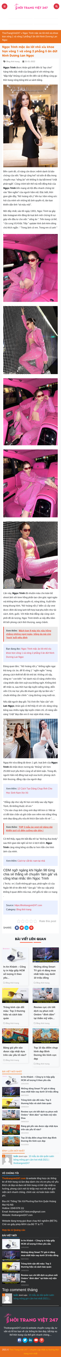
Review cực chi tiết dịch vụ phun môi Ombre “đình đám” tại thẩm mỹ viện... (44, 1013)
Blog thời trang (13, 61)
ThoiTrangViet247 (11, 33)
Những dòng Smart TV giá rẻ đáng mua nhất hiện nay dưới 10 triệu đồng (45, 972)
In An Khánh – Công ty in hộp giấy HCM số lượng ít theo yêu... (14, 972)
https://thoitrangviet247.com (28, 905)
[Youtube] (36, 1340)
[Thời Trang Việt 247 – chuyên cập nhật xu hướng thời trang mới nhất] (30, 6)
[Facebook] (19, 1340)
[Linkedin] (30, 1340)
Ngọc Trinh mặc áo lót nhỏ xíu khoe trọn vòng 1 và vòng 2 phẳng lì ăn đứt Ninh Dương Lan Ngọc (30, 653)
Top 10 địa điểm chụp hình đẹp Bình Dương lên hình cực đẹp (46, 1053)
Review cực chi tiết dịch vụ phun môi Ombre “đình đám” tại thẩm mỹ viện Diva (39, 1114)
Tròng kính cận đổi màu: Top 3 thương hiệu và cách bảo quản (14, 1013)
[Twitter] (25, 1340)
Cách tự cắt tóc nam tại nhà (31, 861)
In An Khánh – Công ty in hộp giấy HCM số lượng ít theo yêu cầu (38, 1078)
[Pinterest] (41, 1340)
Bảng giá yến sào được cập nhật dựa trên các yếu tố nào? (14, 1051)
